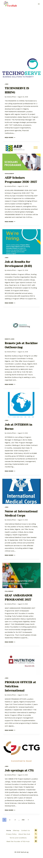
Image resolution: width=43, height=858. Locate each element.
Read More (10, 137)
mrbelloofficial (11, 97)
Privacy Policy (11, 834)
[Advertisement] (21, 30)
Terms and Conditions (18, 838)
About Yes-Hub (24, 834)
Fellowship (9, 591)
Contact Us (25, 830)
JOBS (6, 84)
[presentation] (21, 68)
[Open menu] (39, 3)
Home (8, 830)
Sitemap (16, 830)
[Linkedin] (35, 841)
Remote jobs (9, 339)
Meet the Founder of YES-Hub (18, 841)
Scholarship (9, 173)
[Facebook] (35, 830)
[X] (35, 833)
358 (23, 820)
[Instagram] (35, 837)
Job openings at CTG (19, 770)
